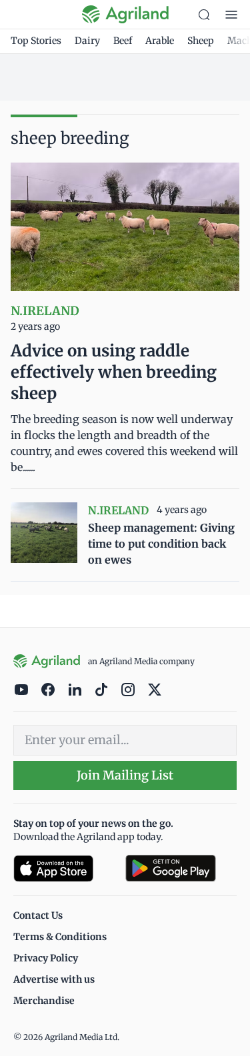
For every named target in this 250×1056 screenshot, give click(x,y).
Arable (159, 41)
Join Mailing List (125, 775)
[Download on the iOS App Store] (64, 868)
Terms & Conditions (60, 937)
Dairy (87, 41)
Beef (122, 41)
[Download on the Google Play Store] (181, 868)
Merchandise (44, 1001)
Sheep (200, 41)
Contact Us (38, 915)
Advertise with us (54, 979)
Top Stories (36, 41)
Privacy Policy (45, 958)
